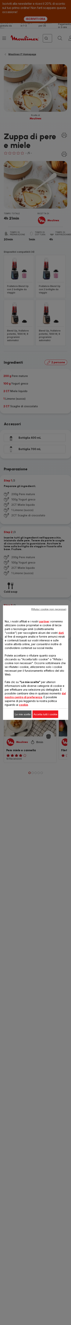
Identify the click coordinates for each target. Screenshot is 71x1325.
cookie (23, 704)
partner (44, 621)
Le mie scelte (23, 714)
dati (61, 632)
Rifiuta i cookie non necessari (48, 609)
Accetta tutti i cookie (45, 714)
